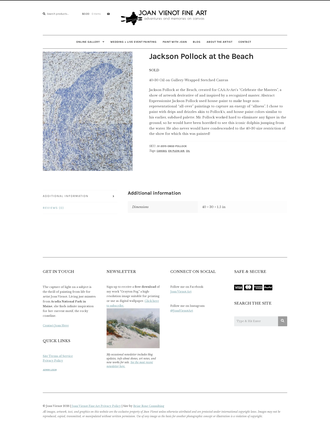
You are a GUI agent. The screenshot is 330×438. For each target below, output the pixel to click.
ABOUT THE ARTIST (219, 41)
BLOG (197, 41)
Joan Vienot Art (181, 291)
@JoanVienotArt (181, 310)
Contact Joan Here (56, 325)
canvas (162, 151)
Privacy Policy (53, 360)
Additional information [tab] (65, 196)
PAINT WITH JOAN (175, 41)
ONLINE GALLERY (88, 41)
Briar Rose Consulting (148, 406)
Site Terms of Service (58, 356)
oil (188, 151)
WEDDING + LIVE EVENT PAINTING (133, 41)
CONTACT (244, 41)
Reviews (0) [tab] (53, 208)
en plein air (176, 151)
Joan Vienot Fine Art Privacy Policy (96, 406)
